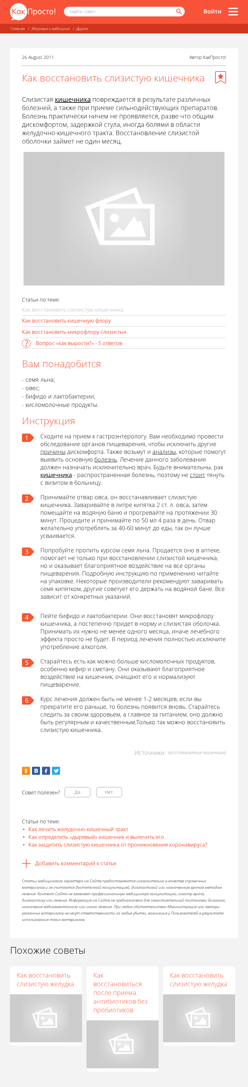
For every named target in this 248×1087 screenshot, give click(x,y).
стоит (197, 475)
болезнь (105, 459)
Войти (212, 11)
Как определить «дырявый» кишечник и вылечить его (96, 836)
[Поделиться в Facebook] (46, 771)
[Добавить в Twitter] (56, 771)
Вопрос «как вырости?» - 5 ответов (79, 343)
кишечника (73, 99)
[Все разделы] (233, 11)
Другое (82, 28)
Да (77, 792)
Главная (17, 28)
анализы (164, 451)
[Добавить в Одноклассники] (26, 771)
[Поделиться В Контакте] (36, 771)
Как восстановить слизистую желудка (45, 979)
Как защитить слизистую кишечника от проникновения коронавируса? (117, 844)
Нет (109, 792)
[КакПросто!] (32, 11)
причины (53, 451)
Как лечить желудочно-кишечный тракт (78, 829)
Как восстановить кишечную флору (66, 320)
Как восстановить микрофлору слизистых (74, 331)
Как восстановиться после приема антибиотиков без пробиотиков (120, 992)
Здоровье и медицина (50, 28)
